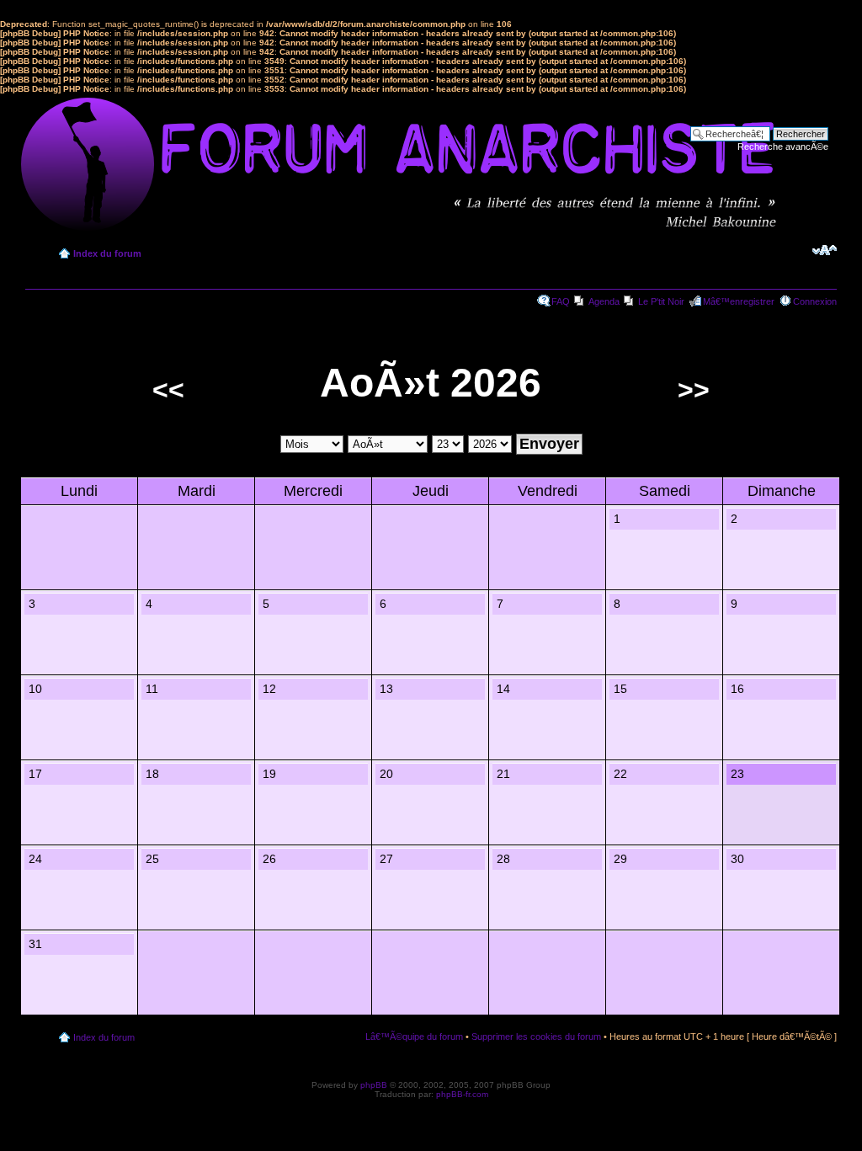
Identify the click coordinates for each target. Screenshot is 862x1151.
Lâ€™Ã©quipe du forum (414, 1036)
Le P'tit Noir (661, 301)
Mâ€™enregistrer (738, 301)
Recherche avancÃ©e (782, 146)
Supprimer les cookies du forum (536, 1036)
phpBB (373, 1085)
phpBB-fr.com (462, 1094)
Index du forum (107, 253)
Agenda (604, 301)
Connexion (815, 301)
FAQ (560, 301)
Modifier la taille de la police (824, 250)
